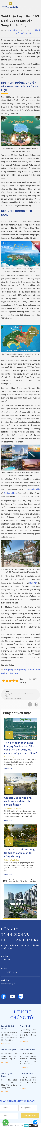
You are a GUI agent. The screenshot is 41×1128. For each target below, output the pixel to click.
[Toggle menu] (35, 5)
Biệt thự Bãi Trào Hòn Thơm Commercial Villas (19, 695)
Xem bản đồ (5, 1044)
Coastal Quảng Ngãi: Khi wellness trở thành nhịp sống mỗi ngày (18, 801)
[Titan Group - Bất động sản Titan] (10, 5)
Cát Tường (8, 808)
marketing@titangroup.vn (10, 972)
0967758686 (5, 960)
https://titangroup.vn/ (8, 984)
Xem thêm (8, 769)
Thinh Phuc (12, 30)
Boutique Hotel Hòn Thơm (15, 698)
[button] (35, 901)
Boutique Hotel (10, 493)
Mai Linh (7, 757)
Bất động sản (24, 33)
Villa (11, 912)
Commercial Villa (32, 489)
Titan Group (14, 1125)
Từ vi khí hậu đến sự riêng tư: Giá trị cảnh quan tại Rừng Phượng (19, 853)
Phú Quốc (19, 912)
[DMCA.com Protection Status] (31, 1125)
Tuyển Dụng (15, 757)
